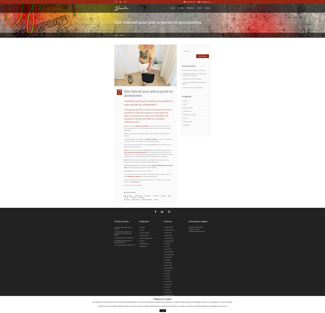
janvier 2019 (168, 284)
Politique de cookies (194, 229)
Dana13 (126, 150)
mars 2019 (168, 279)
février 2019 (168, 281)
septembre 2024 (169, 230)
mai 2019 (167, 273)
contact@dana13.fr (135, 182)
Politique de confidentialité (196, 227)
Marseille (163, 195)
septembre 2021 (169, 241)
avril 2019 (167, 276)
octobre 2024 (168, 227)
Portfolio (180, 8)
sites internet (141, 197)
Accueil (173, 8)
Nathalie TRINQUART (131, 192)
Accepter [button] (163, 310)
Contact (199, 8)
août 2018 (167, 287)
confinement (148, 195)
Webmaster (186, 125)
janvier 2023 (168, 235)
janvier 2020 (168, 265)
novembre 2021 (169, 238)
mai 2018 (167, 289)
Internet (156, 199)
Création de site (135, 199)
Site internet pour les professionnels (193, 87)
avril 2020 (167, 260)
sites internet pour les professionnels (135, 152)
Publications (190, 8)
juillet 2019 (168, 270)
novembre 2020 (169, 254)
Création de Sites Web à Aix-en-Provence (194, 70)
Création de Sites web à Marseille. (192, 79)
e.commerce (156, 195)
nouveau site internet (141, 126)
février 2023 (168, 233)
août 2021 (167, 243)
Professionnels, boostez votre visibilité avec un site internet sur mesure (123, 233)
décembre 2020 (169, 251)
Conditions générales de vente (197, 231)
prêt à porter (133, 197)
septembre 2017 (169, 295)
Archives (185, 100)
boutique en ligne (151, 139)
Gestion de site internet (146, 199)
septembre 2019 (169, 268)
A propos (207, 8)
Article (122, 35)
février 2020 (168, 262)
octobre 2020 (168, 257)
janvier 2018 (168, 292)
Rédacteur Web (187, 121)
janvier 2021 (168, 249)
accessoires (129, 195)
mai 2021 (167, 246)
